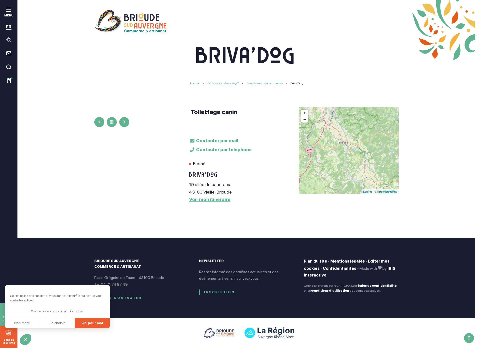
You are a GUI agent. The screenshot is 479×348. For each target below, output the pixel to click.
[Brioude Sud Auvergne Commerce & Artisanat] (246, 21)
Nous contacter (120, 298)
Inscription (219, 292)
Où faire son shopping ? (223, 83)
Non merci (22, 323)
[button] (25, 340)
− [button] (304, 119)
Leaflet (367, 191)
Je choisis (57, 323)
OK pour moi (92, 323)
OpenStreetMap (387, 191)
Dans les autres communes (264, 83)
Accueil (194, 83)
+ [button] (304, 112)
